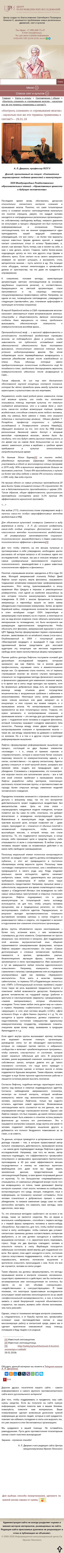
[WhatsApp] (32, 1374)
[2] (6, 1342)
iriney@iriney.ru (35, 33)
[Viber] (28, 1374)
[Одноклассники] (11, 1374)
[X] (19, 1374)
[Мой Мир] (15, 1374)
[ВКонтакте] (6, 1374)
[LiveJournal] (24, 1374)
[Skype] (41, 1374)
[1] (6, 1339)
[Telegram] (37, 1374)
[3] (6, 1346)
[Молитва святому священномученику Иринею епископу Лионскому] (32, 62)
